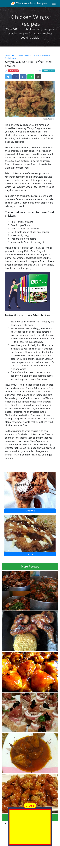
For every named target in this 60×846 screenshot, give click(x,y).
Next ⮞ (30, 554)
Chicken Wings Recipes (31, 3)
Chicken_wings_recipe (20, 55)
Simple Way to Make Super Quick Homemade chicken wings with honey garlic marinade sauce (29, 630)
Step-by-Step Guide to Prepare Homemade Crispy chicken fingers (30, 489)
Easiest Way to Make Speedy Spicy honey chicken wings (26, 792)
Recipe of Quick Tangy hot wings (30, 590)
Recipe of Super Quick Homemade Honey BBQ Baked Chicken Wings (28, 671)
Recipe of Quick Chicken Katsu (30, 532)
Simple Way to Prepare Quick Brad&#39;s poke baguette (28, 711)
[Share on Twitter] (8, 76)
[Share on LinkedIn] (23, 76)
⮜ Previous (30, 510)
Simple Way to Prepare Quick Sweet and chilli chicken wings (28, 752)
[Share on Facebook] (15, 76)
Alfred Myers (13, 70)
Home (7, 55)
